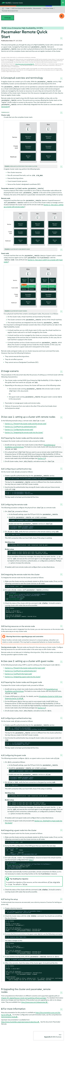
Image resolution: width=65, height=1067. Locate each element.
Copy (60, 478)
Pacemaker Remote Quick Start (10, 11)
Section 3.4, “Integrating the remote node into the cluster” (24, 432)
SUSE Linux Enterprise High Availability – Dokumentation (26, 8)
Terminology (5, 107)
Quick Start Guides (48, 8)
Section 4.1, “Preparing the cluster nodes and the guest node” (25, 668)
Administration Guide (8, 1017)
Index (7, 8)
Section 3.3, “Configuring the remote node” (19, 429)
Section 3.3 (41, 458)
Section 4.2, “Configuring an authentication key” (21, 671)
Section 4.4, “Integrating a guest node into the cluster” (23, 677)
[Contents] (61, 16)
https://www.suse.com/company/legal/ (24, 64)
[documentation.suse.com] (3, 8)
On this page (7, 17)
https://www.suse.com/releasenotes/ (33, 1002)
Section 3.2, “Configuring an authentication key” (21, 426)
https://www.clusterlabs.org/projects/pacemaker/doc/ (19, 1022)
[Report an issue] (61, 38)
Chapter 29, (23, 998)
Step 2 (31, 860)
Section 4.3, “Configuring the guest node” (18, 674)
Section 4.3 (41, 708)
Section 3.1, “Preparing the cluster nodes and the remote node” (25, 424)
